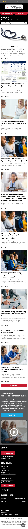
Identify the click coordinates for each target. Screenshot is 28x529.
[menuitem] (3, 514)
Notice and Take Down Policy (8, 522)
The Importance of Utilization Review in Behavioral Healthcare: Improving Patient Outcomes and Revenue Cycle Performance (13, 197)
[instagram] (8, 490)
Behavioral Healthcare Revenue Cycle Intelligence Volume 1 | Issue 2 (13, 123)
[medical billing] (14, 34)
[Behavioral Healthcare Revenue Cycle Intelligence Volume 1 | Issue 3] (14, 71)
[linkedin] (10, 490)
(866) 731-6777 (5, 482)
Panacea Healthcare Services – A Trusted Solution (13, 331)
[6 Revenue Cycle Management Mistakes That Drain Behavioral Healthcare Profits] (14, 221)
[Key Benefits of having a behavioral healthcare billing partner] (14, 355)
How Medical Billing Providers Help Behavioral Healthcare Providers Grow (13, 314)
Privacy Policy (3, 521)
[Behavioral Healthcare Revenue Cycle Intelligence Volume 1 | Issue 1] (14, 146)
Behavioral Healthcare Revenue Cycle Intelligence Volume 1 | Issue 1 (14, 160)
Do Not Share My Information (13, 521)
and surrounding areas (8, 474)
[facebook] (2, 490)
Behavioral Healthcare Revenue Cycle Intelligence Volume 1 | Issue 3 (13, 86)
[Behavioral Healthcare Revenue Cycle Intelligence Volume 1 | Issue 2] (14, 109)
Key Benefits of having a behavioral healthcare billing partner (12, 369)
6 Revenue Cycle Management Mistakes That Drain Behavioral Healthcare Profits (12, 236)
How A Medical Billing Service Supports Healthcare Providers (12, 48)
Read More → (5, 59)
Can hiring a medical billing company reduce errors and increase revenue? (11, 275)
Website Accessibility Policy (20, 522)
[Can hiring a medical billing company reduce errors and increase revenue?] (14, 260)
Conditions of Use (23, 521)
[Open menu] (26, 7)
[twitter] (5, 490)
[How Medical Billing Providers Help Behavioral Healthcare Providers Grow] (14, 299)
